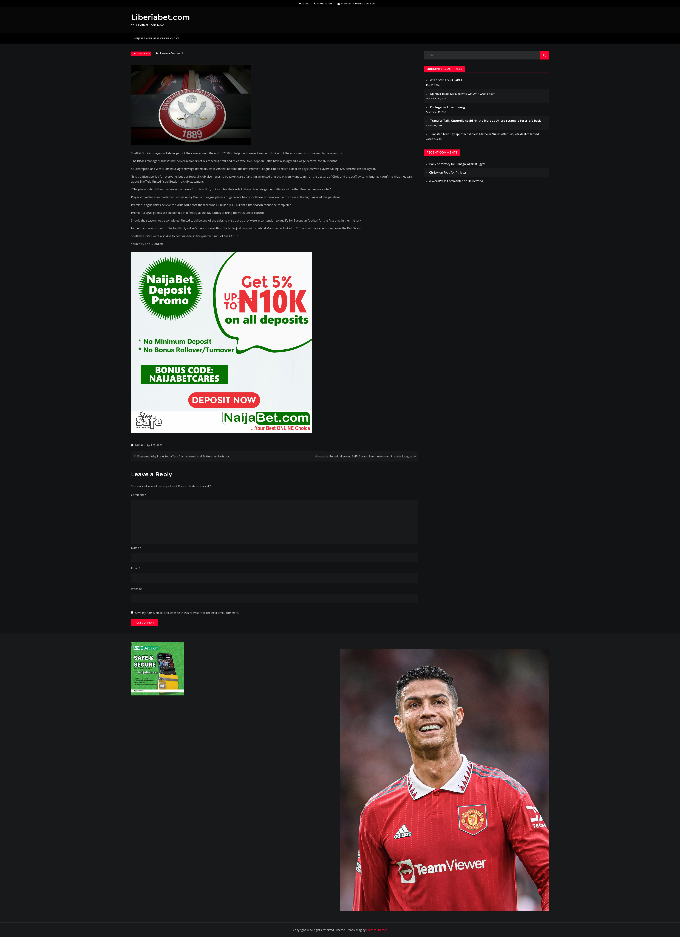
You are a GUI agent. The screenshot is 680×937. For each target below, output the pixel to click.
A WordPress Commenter (446, 181)
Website (136, 589)
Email (135, 568)
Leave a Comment (171, 53)
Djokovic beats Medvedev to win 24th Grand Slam (462, 94)
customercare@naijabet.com (358, 3)
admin (139, 445)
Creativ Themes (376, 930)
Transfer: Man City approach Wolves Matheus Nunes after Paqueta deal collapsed (484, 134)
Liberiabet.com (160, 17)
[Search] (544, 55)
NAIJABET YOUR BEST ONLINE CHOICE (156, 38)
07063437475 (324, 3)
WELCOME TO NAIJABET (446, 80)
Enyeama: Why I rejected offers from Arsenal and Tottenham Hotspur (183, 456)
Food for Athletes (455, 172)
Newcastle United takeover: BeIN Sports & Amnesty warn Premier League (363, 456)
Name (136, 548)
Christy (434, 172)
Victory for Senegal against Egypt (463, 164)
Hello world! (475, 181)
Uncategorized (141, 53)
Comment (138, 495)
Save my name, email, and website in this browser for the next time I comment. (187, 612)
